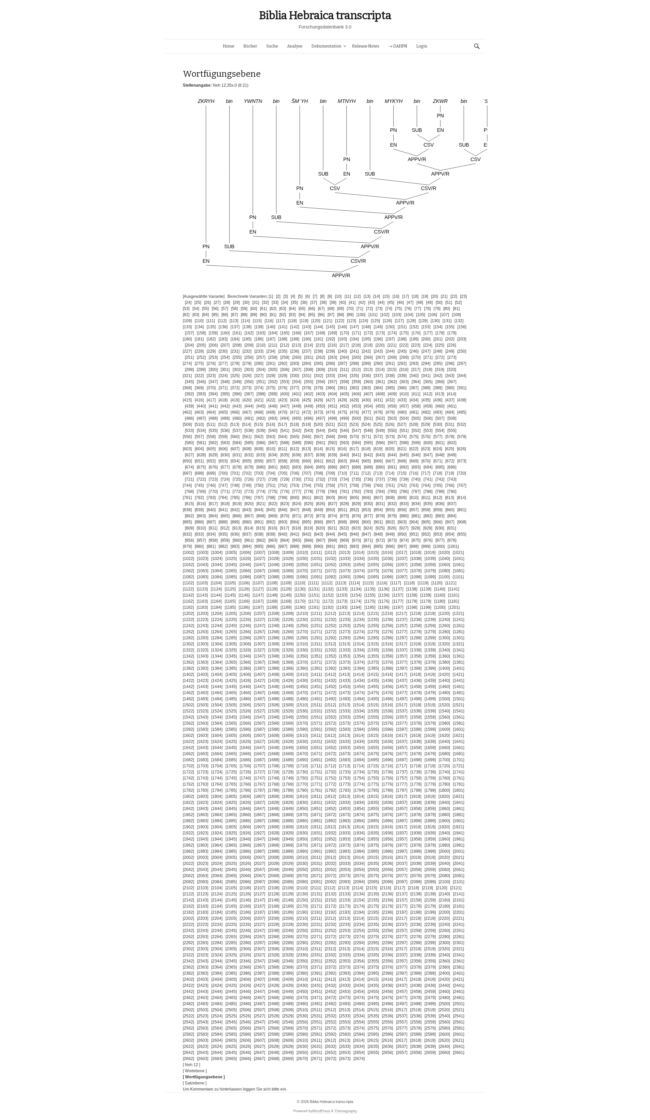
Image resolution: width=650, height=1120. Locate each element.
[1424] (216, 680)
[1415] (373, 674)
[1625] (231, 741)
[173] (380, 333)
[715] (401, 473)
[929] (427, 528)
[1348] (273, 656)
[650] (187, 461)
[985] (258, 546)
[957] (201, 540)
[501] (368, 418)
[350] (249, 382)
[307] (296, 369)
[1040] (444, 558)
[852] (354, 510)
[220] (380, 345)
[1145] (230, 595)
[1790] (302, 790)
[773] (249, 491)
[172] (368, 333)
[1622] (188, 741)
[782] (356, 491)
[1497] (401, 699)
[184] (235, 339)
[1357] (401, 656)
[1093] (344, 577)
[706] (294, 473)
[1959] (430, 839)
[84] (205, 315)
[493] (272, 418)
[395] (225, 394)
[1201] (454, 607)
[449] (308, 406)
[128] (411, 321)
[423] (282, 400)
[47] (410, 302)
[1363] (202, 662)
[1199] (425, 607)
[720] (461, 473)
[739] (404, 479)
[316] (403, 369)
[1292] (330, 638)
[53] (186, 308)
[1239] (430, 619)
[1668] (273, 754)
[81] (456, 308)
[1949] (288, 839)
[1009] (288, 552)
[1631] (316, 741)
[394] (213, 394)
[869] (272, 516)
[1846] (245, 808)
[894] (294, 522)
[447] (284, 406)
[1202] (188, 613)
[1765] (231, 784)
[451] (332, 406)
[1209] (288, 613)
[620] (389, 449)
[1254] (359, 626)
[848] (306, 510)
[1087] (259, 577)
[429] (354, 400)
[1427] (259, 680)
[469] (270, 412)
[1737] (401, 772)
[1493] (344, 699)
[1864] (216, 815)
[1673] (344, 754)
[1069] (288, 571)
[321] (187, 376)
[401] (296, 394)
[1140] (439, 589)
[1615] (373, 735)
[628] (201, 455)
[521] (330, 424)
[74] (388, 308)
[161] (237, 333)
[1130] (300, 589)
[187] (270, 339)
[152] (414, 327)
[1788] (273, 790)
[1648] (273, 747)
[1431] (316, 680)
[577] (437, 436)
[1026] (245, 558)
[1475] (373, 693)
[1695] (373, 760)
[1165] (230, 601)
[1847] (259, 808)
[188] (282, 339)
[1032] (330, 558)
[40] (342, 302)
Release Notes (365, 46)
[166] (296, 333)
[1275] (373, 632)
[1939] (430, 833)
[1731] (316, 772)
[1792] (330, 790)
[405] (344, 394)
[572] (378, 436)
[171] (356, 333)
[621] (401, 449)
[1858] (415, 808)
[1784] (216, 790)
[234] (270, 351)
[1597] (401, 729)
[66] (311, 308)
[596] (380, 443)
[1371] (316, 662)
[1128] (272, 589)
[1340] (444, 650)
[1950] (302, 839)
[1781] (458, 784)
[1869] (288, 815)
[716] (413, 473)
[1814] (358, 796)
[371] (223, 388)
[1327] (259, 650)
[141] (282, 327)
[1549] (288, 717)
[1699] (430, 760)
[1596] (387, 729)
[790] (451, 491)
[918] (296, 528)
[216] (332, 345)
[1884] (216, 821)
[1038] (415, 558)
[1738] (415, 772)
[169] (332, 333)
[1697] (401, 760)
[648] (439, 455)
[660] (306, 461)
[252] (201, 357)
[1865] (231, 815)
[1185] (230, 607)
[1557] (401, 717)
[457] (404, 406)
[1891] (316, 821)
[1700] (444, 760)
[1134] (355, 589)
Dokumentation (327, 46)
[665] (366, 461)
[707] (306, 473)
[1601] (458, 729)
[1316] (387, 644)
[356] (320, 382)
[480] (402, 412)
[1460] (444, 687)
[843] (246, 510)
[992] (342, 546)
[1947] (259, 839)
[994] (366, 546)
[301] (225, 369)
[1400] (444, 668)
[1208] (273, 613)
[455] (380, 406)
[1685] (231, 760)
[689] (368, 467)
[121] (327, 321)
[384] (378, 388)
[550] (392, 430)
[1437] (401, 680)
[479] (390, 412)
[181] (199, 339)
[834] (416, 504)
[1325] (231, 650)
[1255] (373, 626)
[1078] (415, 571)
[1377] (401, 662)
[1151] (313, 595)
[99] (350, 315)
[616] (342, 449)
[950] (402, 534)
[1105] (230, 583)
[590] (308, 443)
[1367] (259, 662)
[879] (392, 516)
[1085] (231, 577)
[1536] (387, 711)
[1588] (273, 729)
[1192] (327, 607)
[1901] (458, 821)
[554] (439, 430)
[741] (428, 479)
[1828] (273, 802)
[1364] (216, 662)
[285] (318, 363)
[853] (366, 510)
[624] (437, 449)
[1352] (330, 656)
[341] (425, 376)
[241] (354, 351)
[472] (306, 412)
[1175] (369, 601)
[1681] (458, 754)
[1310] (302, 644)
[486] (189, 418)
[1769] (288, 784)
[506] (428, 418)
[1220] (444, 613)
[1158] (411, 595)
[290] (378, 363)
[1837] (401, 802)
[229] (211, 351)
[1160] (439, 595)
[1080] (444, 571)
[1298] (415, 638)
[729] (284, 479)
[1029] (288, 558)
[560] (235, 436)
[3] (285, 296)
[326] (246, 376)
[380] (330, 388)
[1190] (300, 607)
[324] (223, 376)
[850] (330, 510)
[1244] (216, 626)
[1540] (444, 711)
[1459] (430, 687)
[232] (246, 351)
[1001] (453, 546)
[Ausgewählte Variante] (203, 296)
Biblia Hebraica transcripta (325, 15)
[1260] (444, 626)
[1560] (444, 717)
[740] (416, 479)
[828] (344, 504)
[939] (270, 534)
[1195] (369, 607)
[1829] (288, 802)
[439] (189, 406)
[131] (447, 321)
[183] (223, 339)
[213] (296, 345)
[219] (368, 345)
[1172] (327, 601)
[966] (308, 540)
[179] (451, 333)
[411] (416, 394)
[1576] (387, 723)
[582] (213, 443)
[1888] (273, 821)
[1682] (188, 760)
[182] (211, 339)
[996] (390, 546)
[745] (199, 485)
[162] (249, 333)
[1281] (458, 632)
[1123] (202, 589)
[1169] (286, 601)
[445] (260, 406)
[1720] (444, 766)
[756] (330, 485)
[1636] (387, 741)
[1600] (444, 729)
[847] (294, 510)
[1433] (344, 680)
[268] (392, 357)
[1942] (188, 839)
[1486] (245, 699)
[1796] (387, 790)
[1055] (373, 565)
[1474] (359, 693)
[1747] (259, 778)
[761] (390, 485)
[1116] (382, 583)
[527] (401, 424)
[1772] (330, 784)
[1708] (273, 766)
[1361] (458, 656)
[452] (344, 406)
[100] (360, 315)
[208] (237, 345)
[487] (201, 418)
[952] (425, 534)
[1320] (444, 644)
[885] (187, 522)
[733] (332, 479)
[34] (284, 302)
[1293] (344, 638)
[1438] (415, 680)
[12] (357, 296)
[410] (404, 394)
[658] (282, 461)
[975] (416, 540)
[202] (449, 339)
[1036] (387, 558)
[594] (356, 443)
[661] (318, 461)
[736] (368, 479)
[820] (249, 504)
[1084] (216, 577)
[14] (376, 296)
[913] (236, 528)
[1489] (288, 699)
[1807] (259, 796)
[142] (294, 327)
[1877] (401, 815)
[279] (246, 363)
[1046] (245, 565)
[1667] (259, 754)
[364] (416, 382)
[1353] (344, 656)
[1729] (288, 772)
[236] (294, 351)
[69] (340, 308)
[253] (213, 357)
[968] (332, 540)
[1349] (288, 656)
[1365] (231, 662)
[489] (225, 418)
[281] (270, 363)
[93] (292, 315)
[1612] (330, 735)
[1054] (359, 565)
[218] (356, 345)
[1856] (387, 808)
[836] (439, 504)
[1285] (231, 638)
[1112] (327, 583)
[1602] (188, 735)
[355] (308, 382)
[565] (294, 436)
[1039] (430, 558)
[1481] (458, 693)
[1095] (373, 577)
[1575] (373, 723)
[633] (260, 455)
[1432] (330, 680)
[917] (284, 528)
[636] (296, 455)
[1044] (216, 565)
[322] (199, 376)
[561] (246, 436)
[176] (416, 333)
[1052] (330, 565)
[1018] (415, 552)
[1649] (288, 747)
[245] (402, 351)
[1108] (272, 583)
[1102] (188, 583)
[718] (437, 473)
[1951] (316, 839)
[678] (237, 467)
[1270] (302, 632)
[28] (226, 302)
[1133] (341, 589)
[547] (356, 430)
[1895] (373, 821)
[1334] (359, 650)
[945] (342, 534)
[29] (236, 302)
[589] (296, 443)
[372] (235, 388)
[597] (392, 443)
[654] (235, 461)
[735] (356, 479)
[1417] (401, 674)
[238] (318, 351)
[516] (270, 424)
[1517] (401, 705)
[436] (437, 400)
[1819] (429, 796)
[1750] (302, 778)
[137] (235, 327)
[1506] (245, 705)
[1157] (397, 595)
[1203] (202, 613)
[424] (294, 400)
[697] (187, 473)
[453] (356, 406)
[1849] (288, 808)
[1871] (316, 815)
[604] (199, 449)
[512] (222, 424)
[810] (414, 497)
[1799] (430, 790)
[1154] (355, 595)
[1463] (202, 693)
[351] (260, 382)
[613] (306, 449)
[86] (224, 315)
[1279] (430, 632)
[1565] (231, 723)
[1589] (288, 729)
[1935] (373, 833)
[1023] (202, 558)
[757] (342, 485)
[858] (425, 510)
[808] (390, 497)
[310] (332, 369)
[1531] (316, 711)
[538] (249, 430)
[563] (270, 436)
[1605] (231, 735)
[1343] (202, 656)
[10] (338, 296)
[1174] (355, 601)
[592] (332, 443)
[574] (402, 436)
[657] (270, 461)
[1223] (202, 619)
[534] (201, 430)
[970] (356, 540)
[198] (402, 339)
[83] (195, 315)
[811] (425, 497)
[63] (282, 308)
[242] (366, 351)
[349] (237, 382)
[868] (260, 516)
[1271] (316, 632)
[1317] (401, 644)
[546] (344, 430)
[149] (378, 327)
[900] (366, 522)
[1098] (415, 577)
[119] (304, 321)
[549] (380, 430)
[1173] (341, 601)
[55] (205, 308)
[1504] (216, 705)
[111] (210, 321)
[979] (187, 546)
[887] (211, 522)
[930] (439, 528)
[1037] (401, 558)
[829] (356, 504)
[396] (237, 394)
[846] (282, 510)
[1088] (273, 577)
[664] (354, 461)
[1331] (316, 650)
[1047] (259, 565)
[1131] (313, 589)
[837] (451, 504)
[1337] (401, 650)
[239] (330, 351)
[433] (402, 400)
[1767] (259, 784)
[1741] (458, 772)
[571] (366, 436)
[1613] (344, 735)
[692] (404, 467)
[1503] (202, 705)
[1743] (202, 778)
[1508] (273, 705)
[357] (332, 382)
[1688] (273, 760)
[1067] (259, 571)
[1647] (259, 747)
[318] (427, 369)
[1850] (302, 808)
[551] (404, 430)
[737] (380, 479)
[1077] (401, 571)
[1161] (453, 595)
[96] (321, 315)
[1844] (216, 808)
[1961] (458, 839)
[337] (378, 376)
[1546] (245, 717)
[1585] (231, 729)
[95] (311, 315)
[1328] (273, 650)
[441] (213, 406)
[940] (282, 534)
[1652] (330, 747)
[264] (344, 357)
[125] (375, 321)
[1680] (444, 754)
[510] (199, 424)
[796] (246, 497)
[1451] (316, 687)
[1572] (330, 723)
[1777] (401, 784)
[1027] (259, 558)
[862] (189, 516)
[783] (368, 491)
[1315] (373, 644)
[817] (213, 504)
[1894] (359, 821)
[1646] (245, 747)
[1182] (188, 607)
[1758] (415, 778)
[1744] (216, 778)
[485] (461, 412)
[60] (253, 308)
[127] (399, 321)
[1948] (273, 839)
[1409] (288, 674)
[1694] (359, 760)
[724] (225, 479)
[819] (237, 504)
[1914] (358, 827)
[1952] (330, 839)
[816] (201, 504)
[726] (249, 479)
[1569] (288, 723)
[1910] (302, 827)
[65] (302, 308)
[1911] (316, 827)
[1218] (415, 613)
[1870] (302, 815)
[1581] (458, 723)
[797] (258, 497)
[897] (330, 522)
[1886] (245, 821)
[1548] (273, 717)
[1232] (330, 619)
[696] (451, 467)
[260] (296, 357)
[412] (427, 394)
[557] (199, 436)
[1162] (188, 601)
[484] (449, 412)
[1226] (245, 619)
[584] (237, 443)
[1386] (245, 668)
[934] (211, 534)
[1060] (444, 565)
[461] (451, 406)
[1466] (245, 693)
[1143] (202, 595)
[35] (294, 302)
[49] (429, 302)
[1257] (401, 626)
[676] (213, 467)
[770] (213, 491)
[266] (368, 357)
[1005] (231, 552)
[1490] (302, 699)
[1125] (230, 589)
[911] (213, 528)
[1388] (273, 668)
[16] (396, 296)
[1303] (202, 644)
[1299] (430, 638)
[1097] (401, 577)
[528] (413, 424)
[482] (425, 412)
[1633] (344, 741)
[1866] (245, 815)
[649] (451, 455)
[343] (449, 376)
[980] (199, 546)
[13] (367, 296)
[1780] (444, 784)
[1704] (216, 766)
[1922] (188, 833)
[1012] (330, 552)
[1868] (273, 815)
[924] (368, 528)
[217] (344, 345)
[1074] (359, 571)
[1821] (458, 796)
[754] (306, 485)
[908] (461, 522)
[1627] (259, 741)
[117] (280, 321)
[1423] (202, 680)
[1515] (373, 705)
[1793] (344, 790)
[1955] (373, 839)
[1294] (359, 638)
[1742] (188, 778)
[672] (449, 461)
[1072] (330, 571)
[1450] (302, 687)
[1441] (458, 680)
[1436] (387, 680)
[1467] (259, 693)
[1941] (458, 833)
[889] (235, 522)
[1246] (245, 626)
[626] (461, 449)
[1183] (202, 607)
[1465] (231, 693)
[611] (282, 449)
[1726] (245, 772)
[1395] (373, 668)
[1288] (273, 638)
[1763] (202, 784)
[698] (199, 473)
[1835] (373, 802)
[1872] (330, 815)
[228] (199, 351)
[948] (378, 534)
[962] (260, 540)
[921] (332, 528)
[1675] (373, 754)
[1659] (430, 747)
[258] (272, 357)
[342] (437, 376)
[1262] (188, 632)
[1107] (258, 583)
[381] (342, 388)
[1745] (231, 778)
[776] (284, 491)
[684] (308, 467)
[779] (320, 491)
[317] (415, 369)
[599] (416, 443)
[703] (258, 473)
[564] (282, 436)
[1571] (316, 723)
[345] (189, 382)
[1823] (202, 802)
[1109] (286, 583)
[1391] (316, 668)
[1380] (444, 662)
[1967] (259, 845)
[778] (308, 491)
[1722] (188, 772)
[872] (308, 516)
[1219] (429, 613)
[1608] (273, 735)
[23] (463, 296)
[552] (416, 430)
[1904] (216, 827)
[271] (428, 357)
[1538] (415, 711)
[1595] (373, 729)
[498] (332, 418)
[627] (189, 455)
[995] (378, 546)
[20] (434, 296)
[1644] (216, 747)
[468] (258, 412)
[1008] (273, 552)
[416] (199, 400)
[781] (344, 491)
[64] (292, 308)
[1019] (429, 552)
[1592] (330, 729)
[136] (223, 327)
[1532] (330, 711)
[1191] (313, 607)
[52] (458, 302)
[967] (320, 540)
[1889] (288, 821)
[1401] (458, 668)
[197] (390, 339)
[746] (211, 485)
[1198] (411, 607)
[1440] (444, 680)
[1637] (401, 741)
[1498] (415, 699)
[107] (444, 315)
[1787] (259, 790)
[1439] (430, 680)
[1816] (387, 796)
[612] (294, 449)
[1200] (439, 607)
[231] (235, 351)
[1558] (415, 717)
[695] (439, 467)
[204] (189, 345)
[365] (428, 382)
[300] (213, 369)
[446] (272, 406)
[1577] (401, 723)
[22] (453, 296)
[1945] (231, 839)
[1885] (231, 821)
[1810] (302, 796)
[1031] (316, 558)
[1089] (288, 577)
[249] (449, 351)
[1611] (316, 735)
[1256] (387, 626)
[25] (197, 302)
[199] (414, 339)
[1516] (387, 705)
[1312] (330, 644)
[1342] (188, 656)
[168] (320, 333)
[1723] (202, 772)
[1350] (302, 656)
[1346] (245, 656)
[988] (294, 546)
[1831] (316, 802)
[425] (306, 400)
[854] (378, 510)
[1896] (387, 821)
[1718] (415, 766)
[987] (282, 546)
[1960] (444, 839)
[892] (270, 522)
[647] (428, 455)
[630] (225, 455)
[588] (284, 443)
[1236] (387, 619)
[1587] (259, 729)
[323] (211, 376)
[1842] (188, 808)
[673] (461, 461)
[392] (189, 394)
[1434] (359, 680)
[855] (390, 510)
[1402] (188, 674)
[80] (446, 308)
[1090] (302, 577)
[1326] (245, 650)
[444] (249, 406)
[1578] (415, 723)
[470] (282, 412)
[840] (211, 510)
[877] (368, 516)
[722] (201, 479)
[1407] (259, 674)
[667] (390, 461)
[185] (246, 339)
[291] (390, 363)
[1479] (430, 693)
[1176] (383, 601)
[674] (189, 467)
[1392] (330, 668)
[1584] (216, 729)
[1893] (344, 821)
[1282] (188, 638)
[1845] (231, 808)
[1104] (216, 583)
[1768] (273, 784)
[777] (296, 491)
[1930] (302, 833)
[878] (380, 516)
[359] (356, 382)
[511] (211, 424)
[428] (342, 400)
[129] (423, 321)
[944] (330, 534)
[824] (296, 504)
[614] (318, 449)
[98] (340, 315)
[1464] (216, 693)
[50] (439, 302)
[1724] (216, 772)
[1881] (458, 815)
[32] (265, 302)
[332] (318, 376)
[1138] (411, 589)
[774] (260, 491)
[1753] (344, 778)
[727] (260, 479)
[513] (234, 424)
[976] (428, 540)
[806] (366, 497)
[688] (356, 467)
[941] (294, 534)
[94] (302, 315)
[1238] (415, 619)
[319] (439, 369)
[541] (284, 430)
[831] (380, 504)
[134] (199, 327)
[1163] (202, 601)
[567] (318, 436)
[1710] (302, 766)
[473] (318, 412)
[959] (225, 540)
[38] (323, 302)
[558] (211, 436)
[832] (392, 504)
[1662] (188, 754)
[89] (253, 315)
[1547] (259, 717)
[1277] (401, 632)
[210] (260, 345)
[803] (330, 497)
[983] (235, 546)
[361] (380, 382)
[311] (344, 369)
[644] (392, 455)
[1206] (245, 613)
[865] (225, 516)
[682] (284, 467)
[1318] (415, 644)
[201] (437, 339)
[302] (237, 369)
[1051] (316, 565)
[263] (332, 357)
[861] (461, 510)
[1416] (387, 674)
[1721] (458, 766)
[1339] (430, 650)
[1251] (316, 626)
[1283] (202, 638)
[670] (425, 461)
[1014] (358, 552)
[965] (296, 540)
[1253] (344, 626)
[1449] (288, 687)
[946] (354, 534)
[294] (425, 363)
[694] (428, 467)
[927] (403, 528)
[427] (330, 400)
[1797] (401, 790)
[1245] (231, 626)
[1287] (259, 638)
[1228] (273, 619)
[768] (189, 491)
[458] (416, 406)
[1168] (272, 601)
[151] (402, 327)
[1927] (259, 833)
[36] (304, 302)
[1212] (330, 613)
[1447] (259, 687)
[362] (392, 382)
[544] (320, 430)
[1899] (430, 821)
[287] (342, 363)
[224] (427, 345)
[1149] (286, 595)
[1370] (302, 662)
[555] (451, 430)
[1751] (316, 778)
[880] (404, 516)
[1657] (401, 747)
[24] (188, 302)
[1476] (387, 693)
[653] (223, 461)
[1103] (202, 583)
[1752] (330, 778)
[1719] (429, 766)
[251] (189, 357)
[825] (308, 504)
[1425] (231, 680)
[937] (246, 534)
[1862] (188, 815)
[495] (296, 418)
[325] (235, 376)
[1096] (387, 577)
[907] (449, 522)
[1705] (231, 766)
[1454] (359, 687)
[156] (461, 327)
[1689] (288, 760)
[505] (416, 418)
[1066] (245, 571)
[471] (294, 412)
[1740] (444, 772)
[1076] (387, 571)
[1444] (216, 687)
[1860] (444, 808)
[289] (366, 363)
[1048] (273, 565)
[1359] (430, 656)
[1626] (245, 741)
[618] (366, 449)
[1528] (273, 711)
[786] (404, 491)
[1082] (188, 577)
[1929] (288, 833)
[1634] (359, 741)
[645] (404, 455)
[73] (379, 308)
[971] (368, 540)
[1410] (302, 674)
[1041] (458, 558)
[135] (211, 327)
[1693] (344, 760)
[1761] (458, 778)
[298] (189, 369)
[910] (201, 528)
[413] (439, 394)
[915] (260, 528)
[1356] (387, 656)
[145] (330, 327)
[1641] (458, 741)
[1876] (387, 815)
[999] (425, 546)
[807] (378, 497)
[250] (461, 351)
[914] (248, 528)
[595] (368, 443)
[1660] (444, 747)
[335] (354, 376)
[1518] (415, 705)
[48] (419, 302)
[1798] (415, 790)
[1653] (344, 747)
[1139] (425, 589)
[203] (461, 339)
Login (421, 46)
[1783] (202, 790)
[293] (414, 363)
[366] (439, 382)
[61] (263, 308)
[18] (415, 296)
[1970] (302, 845)
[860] (449, 510)
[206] (213, 345)
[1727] (259, 772)
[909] (189, 528)
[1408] (273, 674)
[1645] (231, 747)
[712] (366, 473)
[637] (308, 455)
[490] (237, 418)
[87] (234, 315)
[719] (449, 473)
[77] (417, 308)
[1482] (188, 699)
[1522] (188, 711)
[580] (189, 443)
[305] (272, 369)
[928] (415, 528)
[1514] (358, 705)
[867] (249, 516)
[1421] (458, 674)
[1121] (450, 583)
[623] (425, 449)
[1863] (202, 815)
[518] (294, 424)
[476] (354, 412)
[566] (306, 436)
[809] (402, 497)
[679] (249, 467)
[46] (400, 302)
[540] (272, 430)
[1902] (188, 827)
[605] (211, 449)
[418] (223, 400)
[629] (213, 455)
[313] (368, 369)
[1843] (202, 808)
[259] (284, 357)
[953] (437, 534)
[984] (246, 546)
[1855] (373, 808)
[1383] (202, 668)
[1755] (373, 778)
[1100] (444, 577)
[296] (449, 363)
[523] (354, 424)
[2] (278, 296)
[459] (428, 406)
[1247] (259, 626)
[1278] (415, 632)
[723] (213, 479)
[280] (258, 363)
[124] (363, 321)
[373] (246, 388)
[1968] (273, 845)
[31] (255, 302)
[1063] (202, 571)
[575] (414, 436)
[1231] (316, 619)
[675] (201, 467)
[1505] (231, 705)
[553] (428, 430)
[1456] (387, 687)
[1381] (458, 662)
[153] (425, 327)
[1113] (340, 583)
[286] (330, 363)
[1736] (387, 772)
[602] (451, 443)
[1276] (387, 632)
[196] (378, 339)
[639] (332, 455)
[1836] (387, 802)
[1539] (430, 711)
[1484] (216, 699)
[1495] (373, 699)
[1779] (430, 784)
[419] (235, 400)
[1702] (188, 766)
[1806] (245, 796)
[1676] (387, 754)
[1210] (302, 613)
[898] (342, 522)
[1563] (202, 723)
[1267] (259, 632)
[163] (260, 333)
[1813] (344, 796)
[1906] (245, 827)
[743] (451, 479)
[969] (344, 540)
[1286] (245, 638)
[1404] (216, 674)
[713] (377, 473)
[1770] (302, 784)
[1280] (444, 632)
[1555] (373, 717)
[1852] (330, 808)
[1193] (341, 607)
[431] (378, 400)
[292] (402, 363)
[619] (377, 449)
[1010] (302, 552)
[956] (189, 540)
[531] (449, 424)
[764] (425, 485)
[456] (392, 406)
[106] (432, 315)
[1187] (258, 607)
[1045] (231, 565)
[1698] (415, 760)
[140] (270, 327)
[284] (306, 363)
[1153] (341, 595)
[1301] (458, 638)
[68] (331, 308)
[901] (378, 522)
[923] (356, 528)
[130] (435, 321)
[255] (237, 357)
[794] (223, 497)
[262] (320, 357)
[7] (315, 296)
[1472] (330, 693)
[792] (199, 497)
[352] (272, 382)
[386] (402, 388)
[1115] (368, 583)
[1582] (188, 729)
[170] (344, 333)
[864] (213, 516)
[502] (380, 418)
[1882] (188, 821)
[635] (284, 455)
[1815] (373, 796)
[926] (391, 528)
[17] (405, 296)
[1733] (344, 772)
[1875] (373, 815)
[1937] (401, 833)
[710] (342, 473)
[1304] (216, 644)
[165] (284, 333)
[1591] (316, 729)
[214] (308, 345)
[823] (284, 504)
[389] (437, 388)
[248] (437, 351)
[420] (246, 400)
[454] (368, 406)
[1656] (387, 747)
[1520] (444, 705)
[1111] (313, 583)
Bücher (250, 46)
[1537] (401, 711)
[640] (344, 455)
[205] (201, 345)
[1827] (259, 802)
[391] (461, 388)
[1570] (302, 723)
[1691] (316, 760)
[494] (284, 418)
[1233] (344, 619)
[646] (416, 455)
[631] (237, 455)
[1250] (302, 626)
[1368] (273, 662)
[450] (320, 406)
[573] (390, 436)
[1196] (383, 607)
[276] (211, 363)
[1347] (259, 656)
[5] (300, 296)
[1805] (231, 796)
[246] (414, 351)
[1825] (231, 802)
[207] (225, 345)
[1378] (415, 662)
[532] (461, 424)
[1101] (458, 577)
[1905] (231, 827)
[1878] (415, 815)
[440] (201, 406)
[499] (344, 418)
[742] (439, 479)
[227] (187, 351)
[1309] (288, 644)
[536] (225, 430)
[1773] (344, 784)
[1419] (429, 674)
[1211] (316, 613)
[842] (235, 510)
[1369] (288, 662)
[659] (294, 461)
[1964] (216, 845)
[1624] (216, 741)
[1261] (458, 626)
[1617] (401, 735)
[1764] (216, 784)
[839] (199, 510)
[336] (366, 376)
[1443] (202, 687)
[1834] (359, 802)
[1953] (344, 839)
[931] (451, 528)
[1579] (430, 723)
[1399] (430, 668)
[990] (318, 546)
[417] (211, 400)
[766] (449, 485)
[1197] (397, 607)
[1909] (288, 827)
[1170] (300, 601)
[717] (425, 473)
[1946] (245, 839)
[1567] (259, 723)
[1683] (202, 760)
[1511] (316, 705)
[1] (271, 296)
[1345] (231, 656)
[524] (366, 424)
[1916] (387, 827)
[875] (344, 516)
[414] (451, 394)
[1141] (453, 589)
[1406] (245, 674)
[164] (272, 333)
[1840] (444, 802)
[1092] (330, 577)
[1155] (369, 595)
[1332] (330, 650)
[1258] (415, 626)
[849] (318, 510)
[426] (318, 400)
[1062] (188, 571)
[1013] (344, 552)
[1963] (202, 845)
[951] (414, 534)
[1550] (302, 717)
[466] (235, 412)
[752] (282, 485)
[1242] (188, 626)
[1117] (395, 583)
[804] (342, 497)
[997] (402, 546)
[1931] (316, 833)
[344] (461, 376)
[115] (257, 321)
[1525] (231, 711)
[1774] (359, 784)
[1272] (330, 632)
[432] (390, 400)
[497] (320, 418)
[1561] (458, 717)
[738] (392, 479)
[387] (414, 388)
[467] (246, 412)
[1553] (344, 717)
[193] (342, 339)
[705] (282, 473)
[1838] (415, 802)
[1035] (373, 558)
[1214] (358, 613)
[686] (332, 467)
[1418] (415, 674)
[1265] (231, 632)
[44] (381, 302)
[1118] (409, 583)
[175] (404, 333)
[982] (223, 546)
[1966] (245, 845)
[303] (249, 369)
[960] (237, 540)
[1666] (245, 754)
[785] (392, 491)
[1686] (245, 760)
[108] (456, 315)
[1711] (316, 766)
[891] (258, 522)
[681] (272, 467)
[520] (318, 424)
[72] (369, 308)
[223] (415, 345)
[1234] (359, 619)
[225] (439, 345)
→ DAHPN (397, 46)
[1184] (216, 607)
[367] (451, 382)
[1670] (302, 754)
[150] (390, 327)
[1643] (202, 747)
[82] (186, 315)
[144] (318, 327)
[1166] (244, 601)
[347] (213, 382)
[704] (270, 473)
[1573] (344, 723)
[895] (306, 522)
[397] (249, 394)
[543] (308, 430)
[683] (296, 467)
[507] (439, 418)
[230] (223, 351)
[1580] (444, 723)
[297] (461, 363)
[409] (392, 394)
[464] (211, 412)
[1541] (458, 711)
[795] (235, 497)
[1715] (373, 766)
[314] (380, 369)
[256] (249, 357)
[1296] (387, 638)
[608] (246, 449)
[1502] (188, 705)
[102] (384, 315)
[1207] (259, 613)
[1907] (259, 827)
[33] (275, 302)
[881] (416, 516)
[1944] (216, 839)
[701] (235, 473)
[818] (225, 504)
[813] (449, 497)
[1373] (344, 662)
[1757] (401, 778)
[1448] (273, 687)
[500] (356, 418)
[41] (352, 302)
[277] (223, 363)
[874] (332, 516)
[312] (356, 369)
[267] (380, 357)
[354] (296, 382)
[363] (404, 382)
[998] (414, 546)
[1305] (231, 644)
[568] (330, 436)
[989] (306, 546)
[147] (354, 327)
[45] (390, 302)
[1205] (231, 613)
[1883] (202, 821)
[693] (416, 467)
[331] (306, 376)
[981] (211, 546)
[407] (368, 394)
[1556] (387, 717)
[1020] (444, 552)
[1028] (273, 558)
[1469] (288, 693)
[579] (461, 436)
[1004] (216, 552)
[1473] (344, 693)
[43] (371, 302)
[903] (402, 522)
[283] (294, 363)
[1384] (216, 668)
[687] (344, 467)
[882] (428, 516)
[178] (439, 333)
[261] (308, 357)
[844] (258, 510)
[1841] (458, 802)
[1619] (429, 735)
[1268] (273, 632)
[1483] (202, 699)
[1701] (458, 760)
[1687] (259, 760)
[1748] (273, 778)
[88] (244, 315)
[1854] (359, 808)
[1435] (373, 680)
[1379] (430, 662)
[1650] (302, 747)
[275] (199, 363)
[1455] (373, 687)
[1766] (245, 784)
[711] (354, 473)
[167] (308, 333)
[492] (260, 418)
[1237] (401, 619)
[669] (414, 461)
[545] (332, 430)
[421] (258, 400)
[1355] (373, 656)
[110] (199, 321)
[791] (187, 497)
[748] (235, 485)
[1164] (216, 601)
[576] (425, 436)
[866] (237, 516)
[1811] (316, 796)
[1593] (344, 729)
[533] (189, 430)
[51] (448, 302)
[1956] (387, 839)
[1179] (425, 601)
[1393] (344, 668)
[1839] (430, 802)
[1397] (401, 668)
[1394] (359, 668)
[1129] (286, 589)
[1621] (458, 735)
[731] (308, 479)
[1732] (330, 772)
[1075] (373, 571)
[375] (270, 388)
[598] (404, 443)
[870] (284, 516)
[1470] (302, 693)
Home (228, 46)
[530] (437, 424)
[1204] (216, 613)
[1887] (259, 821)
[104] (408, 315)
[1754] (359, 778)
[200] (425, 339)
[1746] (245, 778)
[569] (342, 436)
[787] (416, 491)
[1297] (401, 638)
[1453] (344, 687)
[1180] (439, 601)
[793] (211, 497)
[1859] (430, 808)
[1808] (273, 796)
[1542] (188, 717)
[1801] (458, 790)
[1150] (300, 595)
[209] (249, 345)
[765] (437, 485)
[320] (451, 369)
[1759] (430, 778)
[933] (199, 534)
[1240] (444, 619)
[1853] (344, 808)
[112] (222, 321)
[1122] (188, 589)
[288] (354, 363)
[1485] (231, 699)
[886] (199, 522)
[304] (260, 369)
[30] (246, 302)
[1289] (288, 638)
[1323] (202, 650)
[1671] (316, 754)
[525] (377, 424)
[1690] (302, 760)
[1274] (359, 632)
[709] (330, 473)
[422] (270, 400)
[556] (187, 436)
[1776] (387, 784)
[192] (330, 339)
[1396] (387, 668)
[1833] (344, 802)
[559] (223, 436)
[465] (223, 412)
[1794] (359, 790)
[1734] (359, 772)
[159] (213, 333)
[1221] (458, 613)
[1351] (316, 656)
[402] (308, 394)
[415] (187, 400)
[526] (389, 424)
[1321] (458, 644)
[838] (187, 510)
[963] (272, 540)
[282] (282, 363)
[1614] (358, 735)
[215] (320, 345)
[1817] (401, 796)
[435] (425, 400)
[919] (308, 528)
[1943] (202, 839)
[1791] (316, 790)
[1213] (344, 613)
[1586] (245, 729)
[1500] (444, 699)
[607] (235, 449)
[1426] (245, 680)
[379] (318, 388)
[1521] (458, 705)
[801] (306, 497)
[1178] (411, 601)
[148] (366, 327)
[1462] (188, 693)
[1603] (202, 735)
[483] (437, 412)
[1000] (439, 546)
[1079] (430, 571)
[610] (270, 449)
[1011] (316, 552)
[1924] (216, 833)
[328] (270, 376)
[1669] (288, 754)
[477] (366, 412)
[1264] (216, 632)
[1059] (430, 565)
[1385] (231, 668)
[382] (354, 388)
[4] (293, 296)
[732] (320, 479)
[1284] (216, 638)
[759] (366, 485)
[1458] (415, 687)
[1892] (330, 821)
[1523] (202, 711)
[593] (344, 443)
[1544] (216, 717)
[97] (331, 315)
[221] (391, 345)
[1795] (373, 790)
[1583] (202, 729)
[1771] (316, 784)
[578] (449, 436)
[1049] (288, 565)
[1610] (302, 735)
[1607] (259, 735)
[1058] (415, 565)
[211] (272, 345)
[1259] (430, 626)
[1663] (202, 754)
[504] (404, 418)
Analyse (294, 46)
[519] (306, 424)
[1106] (244, 583)
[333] (330, 376)
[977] (439, 540)
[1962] (188, 845)
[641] (356, 455)
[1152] (327, 595)
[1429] (288, 680)
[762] (402, 485)
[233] (258, 351)
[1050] (302, 565)
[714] (389, 473)
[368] (187, 388)
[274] (187, 363)
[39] (333, 302)
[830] (368, 504)
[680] (260, 467)
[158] (201, 333)
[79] (437, 308)
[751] (270, 485)
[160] (225, 333)
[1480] (444, 693)
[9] (330, 296)
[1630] (302, 741)
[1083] (202, 577)
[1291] (316, 638)
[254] (225, 357)
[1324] (216, 650)
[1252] (330, 626)
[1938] (415, 833)
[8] (322, 296)
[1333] (344, 650)
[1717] (401, 766)
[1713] (344, 766)
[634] (272, 455)
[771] (225, 491)
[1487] (259, 699)
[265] (356, 357)
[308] (308, 369)
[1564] (216, 723)
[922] (344, 528)
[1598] (415, 729)
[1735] (373, 772)
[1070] (302, 571)
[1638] (415, 741)
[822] (272, 504)
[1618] (415, 735)
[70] (350, 308)
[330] (294, 376)
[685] (320, 467)
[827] (332, 504)
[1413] (344, 674)
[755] (318, 485)
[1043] (202, 565)
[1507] (259, 705)
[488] (213, 418)
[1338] (415, 650)
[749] (246, 485)
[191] (318, 339)
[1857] (401, 808)
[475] (342, 412)
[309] (320, 369)
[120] (315, 321)
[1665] (231, 754)
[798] (270, 497)
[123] (351, 321)
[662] (330, 461)
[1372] (330, 662)
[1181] (453, 601)
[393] (201, 394)
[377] (294, 388)
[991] (330, 546)
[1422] (188, 680)
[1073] (344, 571)
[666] (378, 461)
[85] (215, 315)
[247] (425, 351)
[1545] (231, 717)
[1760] (444, 778)
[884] (451, 516)
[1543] (202, 717)
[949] (390, 534)
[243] (378, 351)
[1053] (344, 565)
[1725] (231, 772)
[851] (342, 510)
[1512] (330, 705)
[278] (235, 363)
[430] (366, 400)
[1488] (273, 699)
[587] (272, 443)
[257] (260, 357)
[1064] (216, 571)
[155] (449, 327)
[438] (461, 400)
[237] (306, 351)
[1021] (458, 552)
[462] (187, 412)
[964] (284, 540)
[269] (404, 357)
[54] (195, 308)
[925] (380, 528)
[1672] (330, 754)
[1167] (258, 601)
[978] (451, 540)
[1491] (316, 699)
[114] (245, 321)
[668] (402, 461)
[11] (348, 296)
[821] (260, 504)
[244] (390, 351)
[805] (354, 497)
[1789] (288, 790)
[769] (201, 491)
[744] (187, 485)
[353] (284, 382)
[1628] (273, 741)
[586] (260, 443)
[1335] (373, 650)
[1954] (359, 839)
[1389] (288, 668)
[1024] (216, 558)
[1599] (430, 729)
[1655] (373, 747)
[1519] (429, 705)
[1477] (401, 693)
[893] (282, 522)
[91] (273, 315)
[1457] (401, 687)
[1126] (244, 589)
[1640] (444, 741)
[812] (437, 497)
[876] (356, 516)
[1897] (401, 821)
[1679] (430, 754)
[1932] (330, 833)
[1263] (202, 632)
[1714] (358, 766)
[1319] (429, 644)
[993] (354, 546)
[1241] (458, 619)
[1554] (359, 717)
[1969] (288, 845)
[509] (187, 424)
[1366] (245, 662)
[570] (354, 436)
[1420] (444, 674)
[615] (330, 449)
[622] (413, 449)
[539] (260, 430)
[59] (244, 308)
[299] (201, 369)
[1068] (273, 571)
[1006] (245, 552)
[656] (258, 461)
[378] (306, 388)
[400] (284, 394)
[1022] (188, 558)
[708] (318, 473)
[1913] (344, 827)
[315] (391, 369)
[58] (234, 308)
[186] (258, 339)
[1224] (216, 619)
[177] (428, 333)
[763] (414, 485)
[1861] (458, 808)
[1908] (273, 827)
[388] (425, 388)
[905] (425, 522)
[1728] (273, 772)
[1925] (231, 833)
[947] (366, 534)
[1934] (359, 833)
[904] (414, 522)
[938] (258, 534)
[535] (213, 430)
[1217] (401, 613)
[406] (356, 394)
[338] (390, 376)
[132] (458, 321)
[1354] (359, 656)
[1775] (373, 784)
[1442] (188, 687)
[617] (354, 449)
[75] (398, 308)
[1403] (202, 674)
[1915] (373, 827)
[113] (234, 321)
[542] (296, 430)
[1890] (302, 821)
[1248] (273, 626)
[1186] (244, 607)
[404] (332, 394)
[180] (187, 339)
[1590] (302, 729)
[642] (368, 455)
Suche (272, 46)
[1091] (316, 577)
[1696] (387, 760)
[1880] (444, 815)
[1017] (401, 552)
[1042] (188, 565)
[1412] (330, 674)
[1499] (430, 699)
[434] (414, 400)
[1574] (359, 723)
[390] (449, 388)
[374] (258, 388)
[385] (390, 388)
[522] (342, 424)
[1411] (316, 674)
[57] (224, 308)
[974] (404, 540)
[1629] (288, 741)
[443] (237, 406)
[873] (320, 516)
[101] (372, 315)
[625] (449, 449)
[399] (272, 394)
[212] (284, 345)
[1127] (258, 589)
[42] (362, 302)
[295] (437, 363)
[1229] (288, 619)
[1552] (330, 717)
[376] (282, 388)
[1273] (344, 632)
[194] (354, 339)
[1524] (216, 711)
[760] (378, 485)
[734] (344, 479)
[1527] (259, 711)
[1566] (245, 723)
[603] (187, 449)
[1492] (330, 699)
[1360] (444, 656)
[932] (187, 534)
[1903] (202, 827)
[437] (449, 400)
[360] (368, 382)
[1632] (330, 741)
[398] (260, 394)
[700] (223, 473)
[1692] (330, 760)
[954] (449, 534)
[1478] (415, 693)
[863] (201, 516)
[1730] (302, 772)
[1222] (188, 619)
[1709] (288, 766)
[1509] (288, 705)
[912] (224, 528)
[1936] (387, 833)
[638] (320, 455)
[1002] (188, 552)
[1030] (302, 558)
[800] (294, 497)
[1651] (316, 747)
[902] (390, 522)
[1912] (330, 827)
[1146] (244, 595)
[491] (249, 418)
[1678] (415, 754)
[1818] (415, 796)
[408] (380, 394)
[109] (187, 321)
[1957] (401, 839)
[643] (380, 455)
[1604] (216, 735)
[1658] (415, 747)
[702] (246, 473)
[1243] (202, 626)
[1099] (430, 577)
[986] (270, 546)
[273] (451, 357)
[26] (207, 302)
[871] (296, 516)
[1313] (344, 644)
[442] (225, 406)
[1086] (245, 577)
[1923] (202, 833)
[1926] (245, 833)
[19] (424, 296)
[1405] (231, 674)
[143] (306, 327)
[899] (354, 522)
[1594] (359, 729)
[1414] (358, 674)
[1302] (188, 644)
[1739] (430, 772)
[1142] (188, 595)
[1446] (245, 687)
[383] (366, 388)
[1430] (302, 680)
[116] (269, 321)
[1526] (245, 711)
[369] (199, 388)
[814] (461, 497)
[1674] (359, 754)
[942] (306, 534)
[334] (342, 376)
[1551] (316, 717)
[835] (428, 504)
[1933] (344, 833)
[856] (402, 510)
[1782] (188, 790)
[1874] (359, 815)
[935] (223, 534)
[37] (313, 302)
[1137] (397, 589)
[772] (237, 491)
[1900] (444, 821)
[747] (223, 485)
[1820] (444, 796)
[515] (258, 424)
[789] (439, 491)
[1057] (401, 565)
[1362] (188, 662)
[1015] (373, 552)
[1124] (216, 589)
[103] (396, 315)
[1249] (288, 626)
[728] (272, 479)
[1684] (216, 760)
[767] (461, 485)
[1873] (344, 815)
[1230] (302, 619)
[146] (342, 327)
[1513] (344, 705)
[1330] (302, 650)
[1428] (273, 680)
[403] (320, 394)
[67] (321, 308)
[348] (225, 382)
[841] (223, 510)
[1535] (373, 711)
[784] (380, 491)
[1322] (188, 650)
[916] (272, 528)
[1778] (415, 784)
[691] (392, 467)
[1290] (302, 638)
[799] (282, 497)
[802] (318, 497)
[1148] (272, 595)
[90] (263, 315)
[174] (392, 333)
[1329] (288, 650)
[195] (366, 339)
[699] (211, 473)
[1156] (383, 595)
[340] (414, 376)
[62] (273, 308)
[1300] (444, 638)
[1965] (231, 845)
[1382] (188, 668)
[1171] (313, 601)
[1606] (245, 735)
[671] (437, 461)
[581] (201, 443)
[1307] (259, 644)
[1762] (188, 784)
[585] (249, 443)
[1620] (444, 735)
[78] (427, 308)
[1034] (359, 558)
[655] (246, 461)
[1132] (327, 589)
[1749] (288, 778)
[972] (380, 540)
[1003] (202, 552)
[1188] (272, 607)
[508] (451, 418)
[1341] (458, 650)
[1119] (423, 583)
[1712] (330, 766)
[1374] (359, 662)
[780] (332, 491)
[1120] (436, 583)
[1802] (188, 796)
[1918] (415, 827)
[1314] (358, 644)
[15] (386, 296)
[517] (282, 424)
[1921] (458, 827)
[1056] (387, 565)
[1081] (458, 571)
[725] (237, 479)
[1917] (401, 827)
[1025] (231, 558)
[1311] (316, 644)
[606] (223, 449)
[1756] (387, 778)
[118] (292, 321)
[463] (199, 412)
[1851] (316, 808)
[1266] (245, 632)
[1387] (259, 668)
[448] (296, 406)
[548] (368, 430)
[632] (249, 455)
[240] (342, 351)
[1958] (415, 839)
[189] (294, 339)
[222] (403, 345)
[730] (296, 479)
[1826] (245, 802)
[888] (223, 522)
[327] (258, 376)
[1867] (259, 815)
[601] (439, 443)
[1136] (383, 589)
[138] (246, 327)
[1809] (288, 796)
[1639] (430, 741)
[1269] (288, 632)
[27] (217, 302)
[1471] (316, 693)
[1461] (458, 687)
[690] (380, 467)
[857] (414, 510)
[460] (439, 406)
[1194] (355, 607)
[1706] (245, 766)
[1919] (429, 827)
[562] (258, 436)
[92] (282, 315)
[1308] (273, 644)
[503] (392, 418)
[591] (320, 443)
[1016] (387, 552)
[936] (235, 534)
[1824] (216, 802)
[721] (189, 479)
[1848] (273, 808)
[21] (444, 296)
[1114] (354, 583)
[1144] (216, 595)
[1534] (359, 711)
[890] (246, 522)
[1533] (344, 711)
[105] (420, 315)
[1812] (330, 796)
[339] (402, 376)
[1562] (188, 723)
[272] (439, 357)
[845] (270, 510)
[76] (408, 308)
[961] (249, 540)
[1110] (300, 583)
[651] (199, 461)
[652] (211, 461)
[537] (237, 430)
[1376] (387, 662)
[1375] (373, 662)
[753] (294, 485)
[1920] (444, 827)
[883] (439, 516)
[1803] (202, 796)
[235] (282, 351)
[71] (359, 308)
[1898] (415, 821)
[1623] (202, 741)
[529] (425, 424)
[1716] (387, 766)
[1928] (273, 833)
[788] (428, 491)
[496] (308, 418)
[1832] (330, 802)
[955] (461, 534)
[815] (189, 504)
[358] (344, 382)
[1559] (430, 717)
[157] (189, 333)
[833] (404, 504)
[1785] (231, 790)
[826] (320, 504)
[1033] (344, 558)
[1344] (216, 656)
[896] (318, 522)
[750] (258, 485)
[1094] (359, 577)
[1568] (273, 723)
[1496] (387, 699)
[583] (225, 443)
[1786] (245, 790)
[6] (307, 296)
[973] (392, 540)
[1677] (401, 754)
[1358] (415, 656)
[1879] (430, 815)
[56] (215, 308)
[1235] (373, 619)
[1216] (387, 613)
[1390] (302, 668)
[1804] (216, 796)
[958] (213, 540)
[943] (318, 534)
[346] (201, 382)
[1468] (273, 693)
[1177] (397, 601)
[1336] (387, 650)
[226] (451, 345)
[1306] (245, 644)
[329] (282, 376)
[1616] (387, 735)
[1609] (288, 735)
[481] (414, 412)
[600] (428, 443)
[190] (306, 339)
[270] (416, 357)
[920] (320, 528)
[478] (378, 412)
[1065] (231, 571)
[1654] (359, 747)
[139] (258, 327)
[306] (284, 369)
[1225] (231, 619)
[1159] (425, 595)
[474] (330, 412)
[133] (187, 327)
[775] (272, 491)
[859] (437, 510)
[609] (258, 449)
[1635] (373, 741)
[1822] (188, 802)
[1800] (444, 790)
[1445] (231, 687)
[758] (354, 485)
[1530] (302, 711)
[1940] (444, 833)
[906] (437, 522)
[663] (342, 461)
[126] (387, 321)
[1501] (458, 699)
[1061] (458, 565)
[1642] (188, 747)
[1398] (415, 668)
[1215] (373, 613)
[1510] (302, 705)
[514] (246, 424)
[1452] (330, 687)
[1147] (258, 595)
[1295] (373, 638)
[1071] (316, 571)
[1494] (359, 699)
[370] (211, 388)
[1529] (288, 711)
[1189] (286, 607)
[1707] (259, 766)
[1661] (458, 747)
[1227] (259, 619)
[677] (225, 467)
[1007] (259, 552)
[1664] (216, 754)
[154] (437, 327)
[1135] (369, 589)
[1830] (302, 802)
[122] (339, 321)
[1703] (202, 766)
